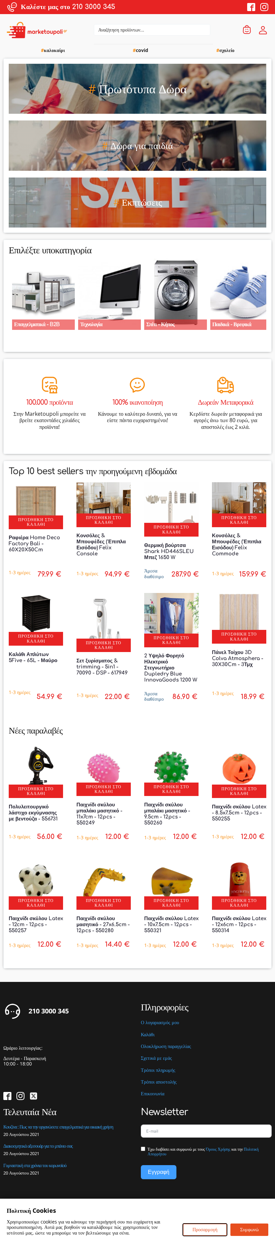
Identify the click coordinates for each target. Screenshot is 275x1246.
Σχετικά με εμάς (156, 1058)
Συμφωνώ (249, 1229)
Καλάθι (148, 1035)
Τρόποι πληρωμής (158, 1070)
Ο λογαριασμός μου (160, 1023)
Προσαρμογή (204, 1229)
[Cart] (246, 30)
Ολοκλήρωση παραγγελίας (166, 1046)
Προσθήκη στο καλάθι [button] (36, 522)
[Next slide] (266, 292)
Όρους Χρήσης (218, 1149)
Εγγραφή (158, 1172)
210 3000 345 (49, 1011)
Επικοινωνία (152, 1094)
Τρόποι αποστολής (159, 1082)
